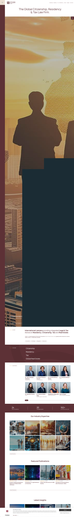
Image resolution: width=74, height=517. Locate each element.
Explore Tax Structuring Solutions (15, 323)
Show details (15, 515)
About (65, 2)
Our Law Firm (28, 341)
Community (44, 341)
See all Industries (13, 453)
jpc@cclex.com (28, 371)
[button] (69, 18)
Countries (71, 2)
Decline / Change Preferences (64, 512)
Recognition (39, 341)
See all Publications (13, 490)
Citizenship (51, 2)
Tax (58, 2)
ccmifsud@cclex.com (64, 371)
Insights (68, 2)
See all (27, 400)
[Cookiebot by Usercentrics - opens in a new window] (7, 515)
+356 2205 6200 (28, 372)
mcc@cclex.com (40, 371)
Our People (33, 341)
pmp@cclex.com (51, 371)
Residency (55, 2)
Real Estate (61, 2)
